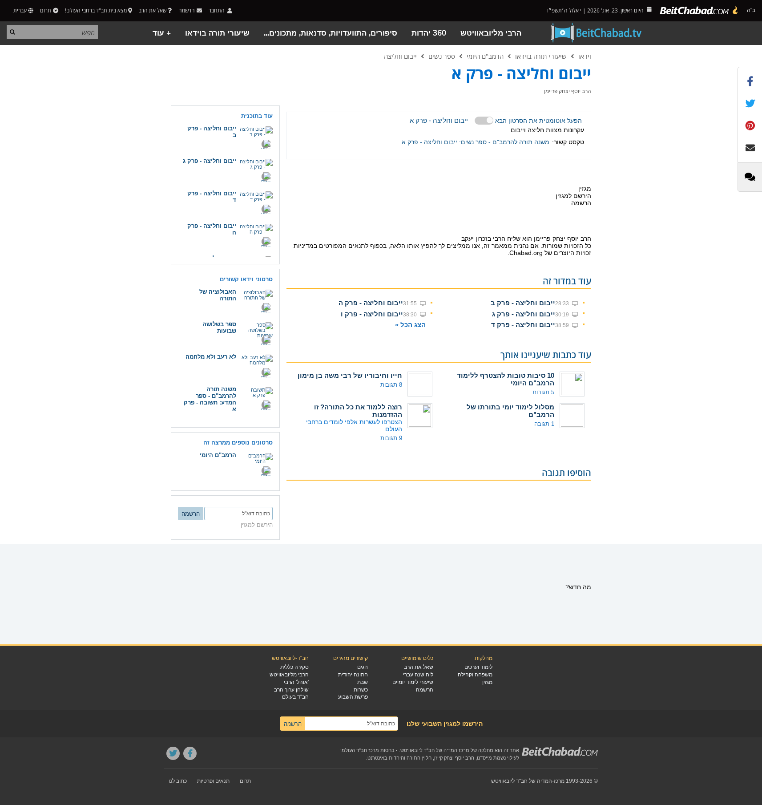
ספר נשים (441, 56)
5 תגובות (543, 392)
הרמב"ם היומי (485, 56)
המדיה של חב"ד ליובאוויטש (521, 781)
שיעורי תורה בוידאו (217, 33)
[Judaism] (699, 10)
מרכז (559, 781)
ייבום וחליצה (400, 56)
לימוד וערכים (478, 667)
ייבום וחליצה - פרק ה (371, 303)
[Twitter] (173, 753)
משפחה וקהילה (475, 675)
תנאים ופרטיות (213, 781)
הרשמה (424, 690)
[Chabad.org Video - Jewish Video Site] (596, 32)
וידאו (584, 56)
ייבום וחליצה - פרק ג (523, 314)
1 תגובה (544, 424)
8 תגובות (391, 384)
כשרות (361, 690)
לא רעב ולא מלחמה (210, 356)
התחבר (217, 10)
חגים (362, 667)
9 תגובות (391, 438)
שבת (362, 682)
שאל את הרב (152, 10)
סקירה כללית (294, 667)
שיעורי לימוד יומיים (412, 682)
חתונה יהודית (353, 675)
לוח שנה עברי (418, 675)
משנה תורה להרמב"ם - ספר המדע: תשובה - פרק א (210, 399)
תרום (45, 10)
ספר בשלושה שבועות (219, 327)
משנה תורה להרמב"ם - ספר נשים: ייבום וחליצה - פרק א (475, 142)
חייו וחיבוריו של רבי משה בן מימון (350, 375)
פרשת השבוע (353, 697)
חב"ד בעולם (295, 697)
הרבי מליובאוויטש (490, 33)
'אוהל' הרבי (296, 682)
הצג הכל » (410, 324)
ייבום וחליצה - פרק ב (523, 303)
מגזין (487, 682)
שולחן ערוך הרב (291, 690)
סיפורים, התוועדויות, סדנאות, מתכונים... (330, 33)
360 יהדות (428, 33)
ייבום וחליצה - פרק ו (372, 314)
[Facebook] (190, 753)
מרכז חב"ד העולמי (359, 750)
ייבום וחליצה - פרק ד (523, 324)
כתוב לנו (178, 781)
